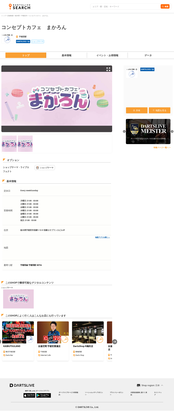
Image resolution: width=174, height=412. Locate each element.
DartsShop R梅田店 (83, 346)
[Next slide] (115, 341)
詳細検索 (10, 16)
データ (148, 55)
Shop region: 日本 (151, 385)
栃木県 (17, 16)
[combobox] (125, 6)
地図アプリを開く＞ (102, 237)
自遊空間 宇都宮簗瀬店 (49, 346)
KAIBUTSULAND (11, 346)
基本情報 (67, 55)
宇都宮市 (24, 16)
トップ (3, 16)
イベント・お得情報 (107, 55)
